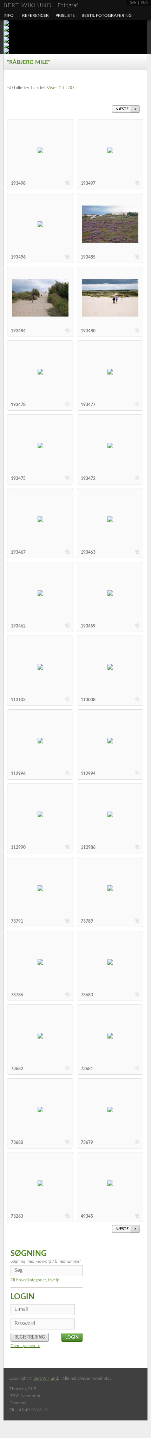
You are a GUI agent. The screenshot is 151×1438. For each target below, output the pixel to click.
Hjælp (53, 1280)
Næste (122, 109)
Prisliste (65, 15)
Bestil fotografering (106, 15)
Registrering (29, 1337)
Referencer (35, 15)
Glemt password (25, 1345)
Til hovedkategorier (28, 1280)
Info (9, 15)
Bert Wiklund (41, 5)
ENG (144, 3)
